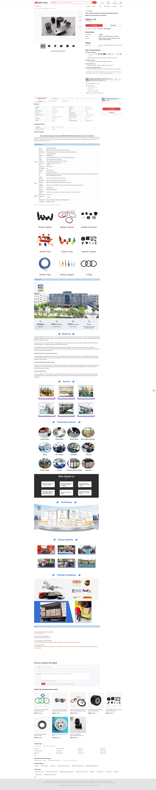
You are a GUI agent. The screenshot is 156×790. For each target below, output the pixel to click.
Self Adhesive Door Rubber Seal (63, 765)
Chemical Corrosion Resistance (82, 771)
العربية (84, 782)
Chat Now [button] (114, 25)
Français (62, 782)
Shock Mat (92, 771)
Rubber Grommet (59, 753)
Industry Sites (86, 781)
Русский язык (67, 782)
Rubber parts (36, 748)
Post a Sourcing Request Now (68, 683)
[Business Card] (120, 103)
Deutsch (75, 782)
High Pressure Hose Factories (51, 771)
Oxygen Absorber (100, 771)
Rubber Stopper (103, 753)
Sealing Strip (52, 765)
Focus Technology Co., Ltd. (70, 785)
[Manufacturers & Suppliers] (40, 2)
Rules (121, 6)
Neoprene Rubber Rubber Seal (91, 765)
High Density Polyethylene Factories (66, 771)
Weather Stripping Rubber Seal (77, 765)
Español (53, 782)
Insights (108, 781)
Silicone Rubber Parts (38, 750)
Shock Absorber (103, 750)
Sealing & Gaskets (44, 765)
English (49, 782)
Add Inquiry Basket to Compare (58, 51)
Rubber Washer (59, 750)
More (35, 776)
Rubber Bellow (80, 753)
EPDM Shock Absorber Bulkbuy (50, 774)
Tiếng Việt (106, 782)
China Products (54, 781)
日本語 (91, 782)
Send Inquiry (94, 25)
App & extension (107, 6)
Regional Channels (92, 781)
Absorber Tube (108, 771)
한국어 (88, 782)
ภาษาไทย (97, 782)
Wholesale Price (79, 781)
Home (35, 8)
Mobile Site (104, 781)
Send (43, 683)
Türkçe (102, 782)
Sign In (87, 92)
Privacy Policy (96, 785)
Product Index (99, 781)
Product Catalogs (51, 746)
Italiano (72, 782)
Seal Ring (37, 765)
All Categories (38, 6)
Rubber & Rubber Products (46, 8)
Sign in (120, 3)
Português (57, 782)
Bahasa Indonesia (112, 782)
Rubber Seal (54, 8)
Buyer (94, 6)
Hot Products (48, 781)
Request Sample (107, 28)
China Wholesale (73, 781)
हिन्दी (94, 782)
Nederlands (80, 782)
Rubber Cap (80, 750)
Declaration (91, 785)
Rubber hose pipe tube (60, 748)
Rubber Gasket (103, 748)
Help (100, 6)
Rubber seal (80, 748)
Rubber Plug (36, 753)
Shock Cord (116, 771)
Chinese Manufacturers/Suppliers (63, 781)
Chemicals (39, 8)
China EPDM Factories (39, 771)
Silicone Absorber (38, 774)
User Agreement (84, 785)
